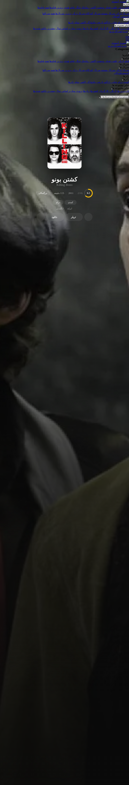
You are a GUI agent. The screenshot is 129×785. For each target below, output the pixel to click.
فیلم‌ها (126, 4)
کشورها (94, 28)
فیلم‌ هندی (69, 7)
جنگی (78, 7)
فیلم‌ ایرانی (123, 7)
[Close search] (128, 94)
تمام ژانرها (74, 22)
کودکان (116, 16)
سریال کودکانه (93, 13)
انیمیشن (125, 16)
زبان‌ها (86, 28)
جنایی (114, 22)
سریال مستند (108, 13)
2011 (70, 193)
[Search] (128, 32)
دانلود (54, 217)
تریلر (73, 217)
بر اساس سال (63, 28)
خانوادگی (91, 22)
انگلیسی (60, 208)
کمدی (126, 22)
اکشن (93, 7)
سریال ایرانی (122, 13)
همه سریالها (48, 13)
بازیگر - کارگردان (108, 28)
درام (120, 22)
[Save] (88, 217)
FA (127, 40)
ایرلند (69, 208)
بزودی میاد (77, 28)
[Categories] (128, 46)
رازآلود (107, 22)
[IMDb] (41, 217)
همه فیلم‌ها (43, 7)
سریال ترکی (78, 13)
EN (127, 37)
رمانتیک (85, 7)
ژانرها (126, 19)
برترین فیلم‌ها (56, 7)
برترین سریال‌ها (63, 13)
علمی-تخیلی (111, 7)
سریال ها (125, 10)
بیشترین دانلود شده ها (44, 28)
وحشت (101, 7)
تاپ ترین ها (123, 28)
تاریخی (100, 22)
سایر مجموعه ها (122, 25)
